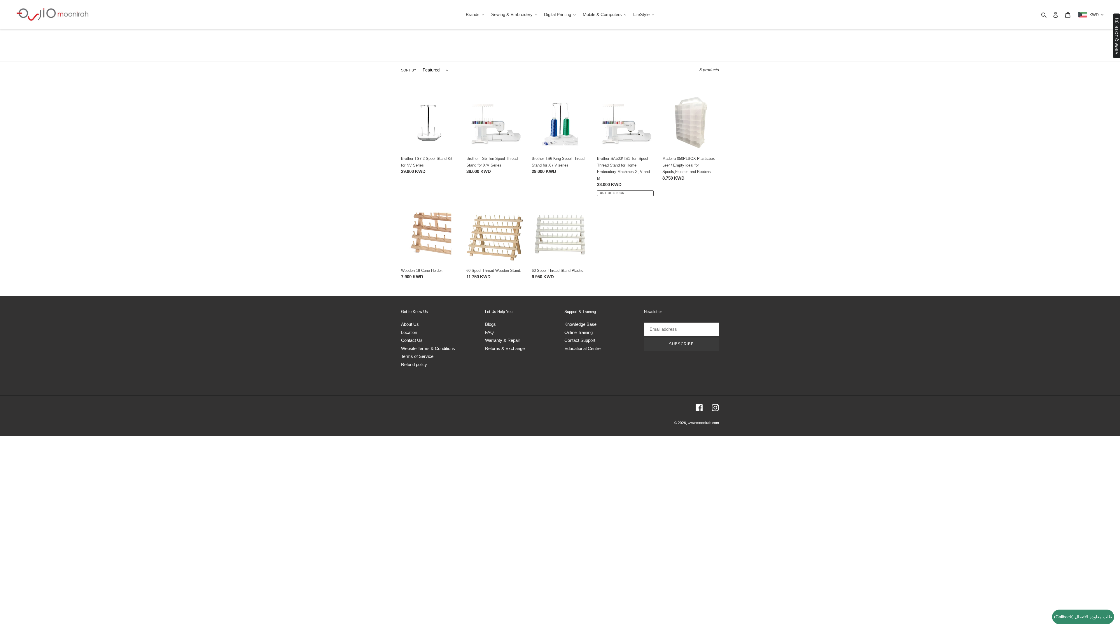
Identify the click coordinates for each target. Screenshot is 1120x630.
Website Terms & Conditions (428, 348)
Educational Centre (582, 348)
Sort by (408, 70)
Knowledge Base (580, 324)
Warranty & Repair (502, 340)
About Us (410, 324)
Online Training (578, 332)
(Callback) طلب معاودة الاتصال (1083, 616)
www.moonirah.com (703, 423)
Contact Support (579, 340)
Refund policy (414, 364)
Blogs (490, 324)
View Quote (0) (1116, 36)
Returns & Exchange (505, 348)
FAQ (489, 332)
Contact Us (412, 340)
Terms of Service (417, 356)
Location (409, 332)
